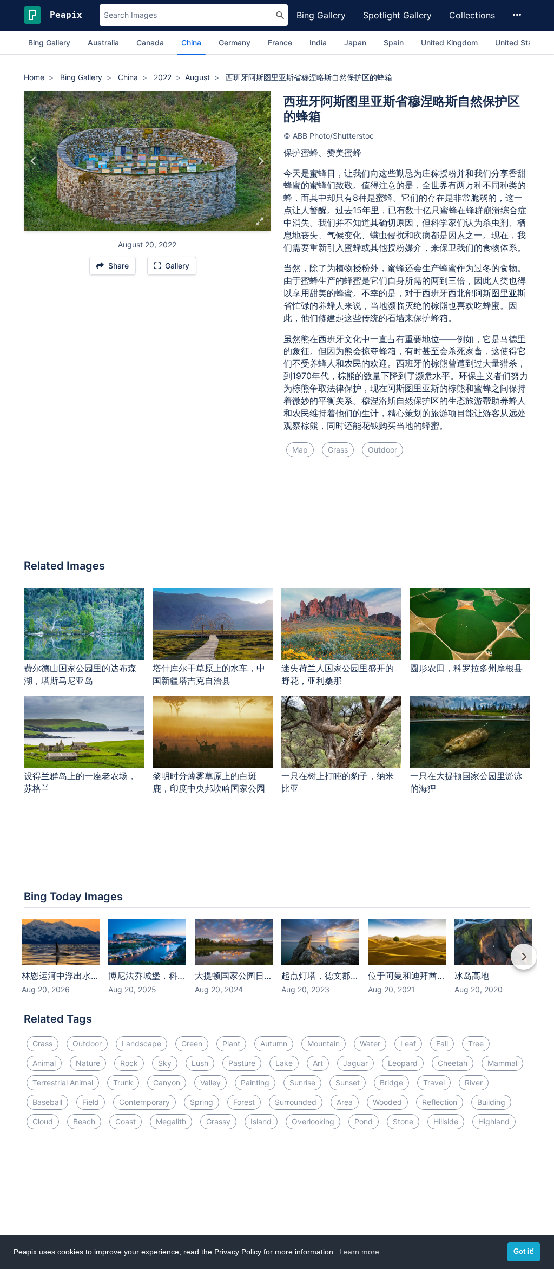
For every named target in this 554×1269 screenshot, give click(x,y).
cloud (42, 1121)
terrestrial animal (62, 1082)
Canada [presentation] (150, 42)
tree (476, 1043)
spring (201, 1102)
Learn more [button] (359, 1251)
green (191, 1043)
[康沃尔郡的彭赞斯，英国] (34, 161)
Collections (472, 15)
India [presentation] (318, 42)
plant (231, 1043)
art (318, 1063)
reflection (439, 1102)
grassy (218, 1121)
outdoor (382, 449)
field (90, 1102)
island (261, 1121)
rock (129, 1063)
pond (363, 1121)
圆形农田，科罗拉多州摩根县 (466, 668)
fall (442, 1043)
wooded (387, 1102)
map (300, 449)
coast (125, 1121)
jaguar (355, 1063)
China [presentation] (191, 42)
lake (284, 1063)
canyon (166, 1082)
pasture (241, 1063)
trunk (123, 1082)
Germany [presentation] (234, 42)
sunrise (302, 1082)
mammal (502, 1063)
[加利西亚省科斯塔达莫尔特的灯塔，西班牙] (260, 161)
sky (165, 1063)
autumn (273, 1043)
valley (210, 1082)
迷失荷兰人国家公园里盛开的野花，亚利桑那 (337, 674)
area (345, 1102)
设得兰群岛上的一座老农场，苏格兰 (80, 782)
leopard (403, 1063)
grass (338, 449)
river (474, 1082)
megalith (171, 1121)
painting (255, 1082)
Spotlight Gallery (397, 15)
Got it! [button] (523, 1251)
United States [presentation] (519, 42)
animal (44, 1063)
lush (200, 1063)
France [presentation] (280, 42)
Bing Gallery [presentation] (49, 42)
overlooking (313, 1121)
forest (244, 1102)
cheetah (452, 1063)
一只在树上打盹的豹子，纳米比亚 (337, 782)
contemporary (144, 1102)
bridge (391, 1082)
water (370, 1043)
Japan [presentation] (355, 42)
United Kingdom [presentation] (449, 42)
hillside (445, 1121)
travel (434, 1082)
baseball (47, 1102)
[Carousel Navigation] (277, 964)
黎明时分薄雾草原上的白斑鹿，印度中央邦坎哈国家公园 (209, 782)
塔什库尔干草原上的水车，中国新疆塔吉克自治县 (209, 674)
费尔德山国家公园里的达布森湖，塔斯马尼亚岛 (80, 674)
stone (403, 1121)
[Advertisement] (277, 514)
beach (84, 1121)
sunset (347, 1082)
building (491, 1102)
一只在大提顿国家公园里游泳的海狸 (466, 782)
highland (494, 1121)
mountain (323, 1043)
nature (88, 1063)
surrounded (295, 1102)
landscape (141, 1043)
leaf (408, 1043)
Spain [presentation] (394, 42)
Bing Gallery (321, 15)
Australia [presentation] (103, 42)
